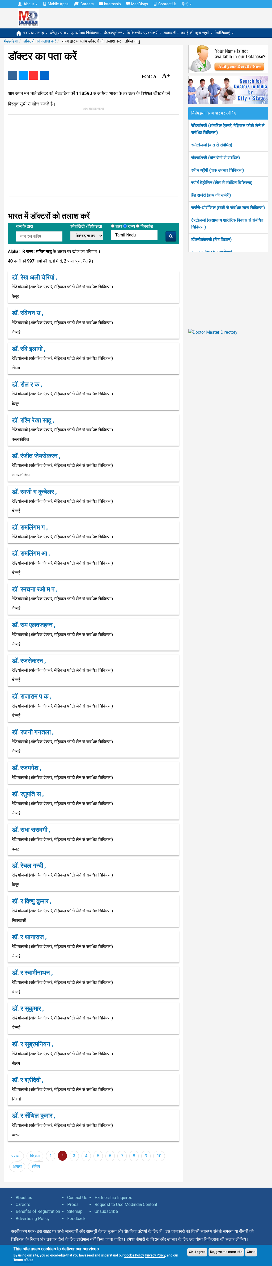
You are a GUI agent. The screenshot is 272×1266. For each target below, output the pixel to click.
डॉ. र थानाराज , (29, 937)
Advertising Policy (33, 1218)
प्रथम (15, 1155)
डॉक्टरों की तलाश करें (39, 41)
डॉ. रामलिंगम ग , (30, 527)
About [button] (29, 4)
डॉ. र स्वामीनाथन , (32, 972)
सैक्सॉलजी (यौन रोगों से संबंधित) (215, 157)
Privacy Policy (155, 1255)
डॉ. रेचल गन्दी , (29, 865)
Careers (87, 4)
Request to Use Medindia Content (126, 1204)
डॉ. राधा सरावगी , (31, 829)
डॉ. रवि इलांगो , (28, 349)
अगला (17, 1166)
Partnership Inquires (113, 1197)
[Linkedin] (44, 75)
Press (73, 1204)
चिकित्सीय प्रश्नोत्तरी (143, 32)
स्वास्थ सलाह (34, 32)
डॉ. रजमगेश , (26, 768)
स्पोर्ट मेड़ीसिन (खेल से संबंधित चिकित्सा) (221, 182)
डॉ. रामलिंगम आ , (31, 553)
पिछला (35, 1155)
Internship (112, 4)
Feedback (76, 1218)
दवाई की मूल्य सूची (195, 32)
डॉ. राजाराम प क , (31, 696)
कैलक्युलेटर (113, 32)
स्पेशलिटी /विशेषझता (86, 226)
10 (159, 1155)
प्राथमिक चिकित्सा (85, 32)
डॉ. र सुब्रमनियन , (32, 1044)
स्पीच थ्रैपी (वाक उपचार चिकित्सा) (217, 170)
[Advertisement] (88, 154)
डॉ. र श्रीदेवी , (27, 1080)
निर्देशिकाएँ (223, 32)
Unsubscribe (106, 1211)
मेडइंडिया (11, 41)
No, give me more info (226, 1252)
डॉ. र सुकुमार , (28, 1008)
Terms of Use (23, 1260)
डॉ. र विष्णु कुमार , (31, 901)
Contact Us (167, 4)
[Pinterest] (33, 75)
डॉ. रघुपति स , (28, 794)
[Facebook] (12, 75)
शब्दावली (169, 32)
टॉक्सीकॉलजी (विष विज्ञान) (211, 239)
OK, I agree (197, 1252)
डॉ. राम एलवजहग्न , (33, 625)
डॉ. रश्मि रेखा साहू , (33, 420)
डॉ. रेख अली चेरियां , (34, 277)
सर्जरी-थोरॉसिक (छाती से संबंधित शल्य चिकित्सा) (228, 207)
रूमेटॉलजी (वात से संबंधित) (211, 144)
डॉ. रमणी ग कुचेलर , (34, 492)
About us (24, 1197)
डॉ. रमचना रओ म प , (34, 589)
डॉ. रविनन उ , (27, 313)
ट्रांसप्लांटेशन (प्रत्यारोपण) (211, 252)
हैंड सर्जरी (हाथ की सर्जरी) (211, 195)
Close (251, 1252)
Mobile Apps (58, 4)
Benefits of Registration (38, 1211)
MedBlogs (139, 4)
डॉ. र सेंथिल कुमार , (33, 1115)
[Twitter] (23, 75)
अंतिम (35, 1166)
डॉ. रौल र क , (27, 384)
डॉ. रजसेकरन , (29, 660)
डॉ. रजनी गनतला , (32, 732)
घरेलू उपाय (58, 32)
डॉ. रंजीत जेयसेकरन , (36, 456)
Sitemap (75, 1211)
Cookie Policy (134, 1255)
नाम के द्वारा (24, 226)
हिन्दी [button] (185, 4)
